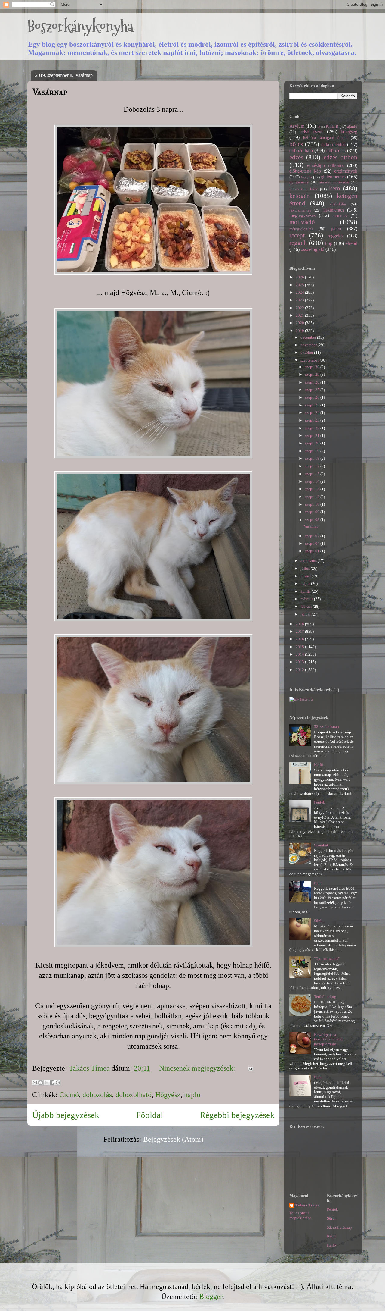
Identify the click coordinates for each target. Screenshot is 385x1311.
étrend (351, 243)
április (306, 591)
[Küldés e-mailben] (35, 1083)
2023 (300, 300)
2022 (300, 308)
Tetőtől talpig (325, 996)
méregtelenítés (301, 229)
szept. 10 (312, 504)
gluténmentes (333, 176)
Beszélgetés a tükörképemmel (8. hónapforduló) (329, 1039)
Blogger (210, 1296)
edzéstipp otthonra (325, 165)
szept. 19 (312, 451)
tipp (328, 243)
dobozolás (97, 1095)
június (306, 576)
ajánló (352, 126)
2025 (300, 285)
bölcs (296, 143)
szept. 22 (312, 428)
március (307, 599)
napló (192, 1095)
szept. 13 (312, 489)
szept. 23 (312, 420)
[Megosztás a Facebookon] (52, 1083)
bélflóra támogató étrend (325, 137)
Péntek (319, 802)
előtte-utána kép (305, 171)
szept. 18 (312, 458)
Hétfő (318, 764)
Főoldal (149, 1115)
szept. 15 (312, 474)
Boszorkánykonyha (80, 26)
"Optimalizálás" (327, 958)
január (306, 614)
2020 (300, 323)
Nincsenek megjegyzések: (198, 1068)
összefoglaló (312, 249)
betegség (349, 131)
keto (334, 188)
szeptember (310, 360)
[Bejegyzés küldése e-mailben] (248, 1068)
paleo (336, 228)
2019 (300, 330)
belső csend (311, 131)
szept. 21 (312, 435)
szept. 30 (312, 367)
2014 (300, 654)
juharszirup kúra (303, 189)
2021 (300, 315)
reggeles (335, 235)
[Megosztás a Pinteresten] (58, 1083)
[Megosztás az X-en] (46, 1083)
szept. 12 (312, 496)
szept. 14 (312, 481)
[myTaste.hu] (301, 699)
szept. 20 (312, 443)
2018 (300, 624)
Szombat (321, 845)
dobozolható (134, 1095)
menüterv (340, 215)
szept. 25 (312, 405)
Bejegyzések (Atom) (173, 1139)
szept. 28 (312, 382)
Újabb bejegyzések (65, 1115)
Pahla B (332, 126)
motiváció (302, 221)
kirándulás (337, 204)
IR (318, 126)
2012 (300, 669)
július (305, 568)
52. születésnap (326, 726)
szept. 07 (312, 536)
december (308, 337)
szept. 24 (312, 412)
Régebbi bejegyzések (237, 1115)
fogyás (306, 177)
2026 (300, 277)
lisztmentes (333, 209)
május (305, 583)
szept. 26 (312, 397)
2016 (300, 639)
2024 (300, 292)
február (306, 606)
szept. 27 (312, 389)
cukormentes (333, 144)
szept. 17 (312, 466)
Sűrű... (319, 920)
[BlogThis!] (41, 1083)
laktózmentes (300, 210)
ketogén (299, 195)
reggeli (298, 242)
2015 (300, 647)
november (309, 345)
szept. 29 (312, 374)
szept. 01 (312, 551)
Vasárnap (49, 91)
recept (297, 235)
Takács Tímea (307, 1205)
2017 (300, 631)
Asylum (296, 126)
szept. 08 (312, 519)
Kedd (318, 883)
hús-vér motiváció (334, 182)
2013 (300, 662)
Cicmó (69, 1095)
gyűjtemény (299, 182)
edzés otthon (340, 157)
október (307, 352)
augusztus (309, 560)
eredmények (345, 171)
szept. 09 (312, 512)
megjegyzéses (302, 215)
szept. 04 (312, 543)
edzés (296, 157)
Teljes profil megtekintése (300, 1215)
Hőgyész (167, 1095)
